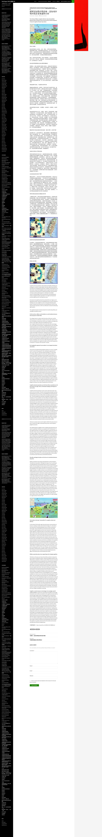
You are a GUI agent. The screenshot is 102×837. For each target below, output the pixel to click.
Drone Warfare (4, 281)
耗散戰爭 (3, 377)
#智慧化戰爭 (4, 198)
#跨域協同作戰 (4, 208)
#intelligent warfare (5, 178)
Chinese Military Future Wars (6, 250)
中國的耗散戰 (4, 319)
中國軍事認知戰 (4, 336)
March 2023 (4, 115)
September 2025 (4, 85)
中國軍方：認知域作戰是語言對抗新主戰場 (37, 635)
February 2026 (4, 80)
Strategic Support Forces (5, 310)
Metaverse (3, 290)
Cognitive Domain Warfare (6, 267)
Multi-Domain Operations (6, 295)
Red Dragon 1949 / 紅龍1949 (8, 1)
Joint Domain (4, 287)
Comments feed (4, 413)
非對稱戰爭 (3, 403)
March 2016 (4, 144)
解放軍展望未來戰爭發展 (6, 378)
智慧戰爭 (3, 369)
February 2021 (4, 118)
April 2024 (3, 107)
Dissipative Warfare (41, 8)
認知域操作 (53, 8)
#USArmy (3, 188)
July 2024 (3, 513)
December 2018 (4, 127)
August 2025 (4, 87)
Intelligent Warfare (5, 284)
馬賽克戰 (3, 404)
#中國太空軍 (4, 191)
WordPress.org (4, 414)
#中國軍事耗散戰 (4, 195)
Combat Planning (4, 268)
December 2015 (4, 148)
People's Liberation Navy (5, 300)
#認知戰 (3, 206)
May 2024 (3, 105)
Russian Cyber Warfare (5, 715)
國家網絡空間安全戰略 (5, 359)
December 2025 (4, 83)
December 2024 (4, 97)
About (35, 1)
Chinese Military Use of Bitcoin (6, 256)
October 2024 (4, 98)
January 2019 (4, 125)
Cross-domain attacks (5, 272)
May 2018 (3, 131)
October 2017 (4, 134)
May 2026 (3, 78)
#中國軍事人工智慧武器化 (6, 194)
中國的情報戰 (4, 318)
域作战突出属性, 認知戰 (5, 364)
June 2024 (3, 104)
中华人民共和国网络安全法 (6, 313)
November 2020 (4, 530)
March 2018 (4, 132)
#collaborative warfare (5, 166)
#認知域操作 (32, 629)
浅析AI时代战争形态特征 (6, 370)
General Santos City (5, 45)
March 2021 (4, 117)
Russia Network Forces (5, 303)
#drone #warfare (4, 174)
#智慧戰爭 (3, 199)
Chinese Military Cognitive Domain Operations (39, 7)
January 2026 (4, 81)
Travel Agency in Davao (5, 51)
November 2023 (4, 112)
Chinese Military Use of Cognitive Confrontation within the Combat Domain (6, 259)
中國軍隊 (3, 342)
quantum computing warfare (6, 302)
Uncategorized (4, 311)
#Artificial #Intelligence (5, 157)
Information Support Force (6, 693)
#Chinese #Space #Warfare (6, 162)
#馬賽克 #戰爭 (4, 211)
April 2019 (3, 122)
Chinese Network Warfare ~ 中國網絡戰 (44, 1)
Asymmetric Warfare (5, 212)
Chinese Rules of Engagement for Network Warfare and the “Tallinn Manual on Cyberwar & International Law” (6, 48)
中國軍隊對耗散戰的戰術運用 (6, 345)
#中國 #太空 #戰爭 (4, 189)
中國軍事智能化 (4, 329)
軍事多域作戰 (4, 804)
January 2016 (4, 146)
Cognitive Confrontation (5, 265)
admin (37, 15)
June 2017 (3, 138)
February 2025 (4, 94)
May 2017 (3, 139)
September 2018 (4, 129)
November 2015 (4, 149)
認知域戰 (3, 380)
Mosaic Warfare (4, 291)
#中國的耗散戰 (4, 192)
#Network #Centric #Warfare (6, 182)
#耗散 (3, 614)
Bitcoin (3, 215)
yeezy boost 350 (4, 62)
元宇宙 (3, 358)
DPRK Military (4, 280)
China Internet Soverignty (6, 221)
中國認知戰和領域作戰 (5, 322)
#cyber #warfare (4, 170)
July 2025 (3, 88)
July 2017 (3, 547)
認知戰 (3, 385)
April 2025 (3, 503)
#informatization (4, 587)
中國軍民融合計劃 (4, 339)
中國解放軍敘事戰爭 (48, 8)
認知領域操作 (4, 387)
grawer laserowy (4, 68)
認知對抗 (3, 384)
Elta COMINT (4, 57)
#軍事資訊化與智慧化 (5, 209)
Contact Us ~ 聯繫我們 (56, 1)
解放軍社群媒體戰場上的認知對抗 (66, 1)
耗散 (2, 375)
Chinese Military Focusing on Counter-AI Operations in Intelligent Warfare (6, 16)
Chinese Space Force (5, 264)
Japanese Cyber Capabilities (6, 285)
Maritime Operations (5, 288)
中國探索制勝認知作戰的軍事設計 (36, 639)
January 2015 (4, 151)
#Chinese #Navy (4, 158)
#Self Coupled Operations (6, 597)
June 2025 (3, 90)
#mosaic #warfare (4, 181)
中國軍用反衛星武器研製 (6, 341)
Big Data (3, 213)
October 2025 (4, 84)
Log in (3, 410)
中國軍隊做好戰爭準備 (5, 754)
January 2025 (4, 95)
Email (31, 670)
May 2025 (3, 91)
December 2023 (4, 111)
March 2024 (4, 108)
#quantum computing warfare (6, 184)
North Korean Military (5, 299)
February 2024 (4, 520)
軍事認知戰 (3, 395)
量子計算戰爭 (4, 401)
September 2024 (4, 100)
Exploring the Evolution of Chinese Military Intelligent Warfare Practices (6, 19)
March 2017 (4, 142)
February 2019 (4, 124)
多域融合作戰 (4, 366)
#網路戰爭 (3, 202)
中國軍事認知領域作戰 (5, 338)
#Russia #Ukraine (4, 185)
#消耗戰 (3, 201)
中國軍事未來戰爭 (4, 330)
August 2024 (4, 101)
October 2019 (4, 121)
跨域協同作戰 (4, 392)
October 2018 (4, 128)
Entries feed (3, 412)
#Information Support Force (6, 175)
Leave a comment (43, 15)
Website (31, 675)
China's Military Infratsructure (6, 228)
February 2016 (4, 145)
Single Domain (4, 306)
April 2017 (3, 141)
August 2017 (4, 135)
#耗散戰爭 (3, 205)
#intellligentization (5, 179)
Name (31, 665)
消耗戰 (3, 782)
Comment (32, 650)
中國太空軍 (3, 314)
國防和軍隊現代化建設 (5, 771)
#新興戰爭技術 (4, 196)
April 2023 (3, 114)
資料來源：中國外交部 (5, 388)
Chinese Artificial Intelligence (6, 642)
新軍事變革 (3, 367)
